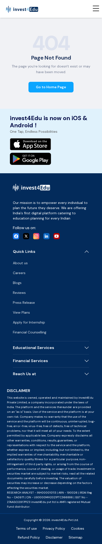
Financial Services (30, 360)
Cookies (77, 528)
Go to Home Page (51, 87)
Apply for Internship (29, 322)
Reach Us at (24, 373)
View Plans (21, 312)
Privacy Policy (54, 528)
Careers (19, 273)
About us (20, 263)
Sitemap (75, 537)
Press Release (24, 302)
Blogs (17, 283)
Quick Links (24, 251)
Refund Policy (29, 537)
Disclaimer (54, 537)
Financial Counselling (29, 332)
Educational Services (33, 347)
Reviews (19, 292)
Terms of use (26, 528)
